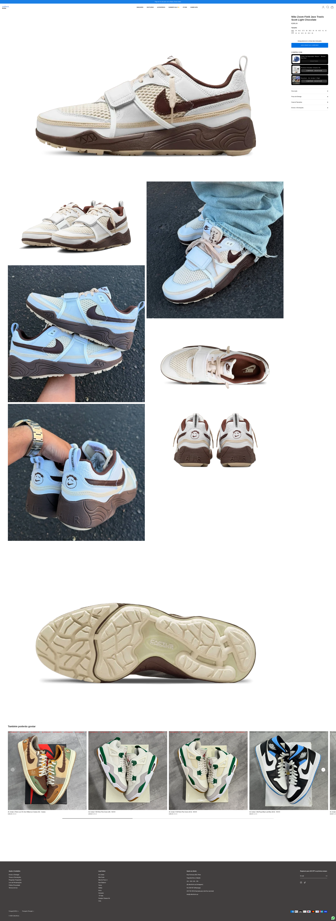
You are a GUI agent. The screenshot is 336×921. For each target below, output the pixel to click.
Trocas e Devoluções (15, 877)
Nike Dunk (101, 877)
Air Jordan (101, 874)
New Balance (102, 882)
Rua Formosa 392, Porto (194, 874)
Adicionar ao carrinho (310, 45)
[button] (13, 770)
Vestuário (101, 893)
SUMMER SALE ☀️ (174, 7)
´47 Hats (100, 895)
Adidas (100, 888)
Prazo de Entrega (296, 96)
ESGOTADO (314, 61)
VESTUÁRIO (150, 7)
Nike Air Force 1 (103, 880)
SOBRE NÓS (194, 7)
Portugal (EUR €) (13, 911)
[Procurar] (328, 7)
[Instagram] (301, 882)
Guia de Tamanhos (296, 102)
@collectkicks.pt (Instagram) (195, 884)
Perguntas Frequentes (15, 880)
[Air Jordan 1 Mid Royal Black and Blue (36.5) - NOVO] (288, 770)
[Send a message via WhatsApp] (333, 918)
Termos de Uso (13, 888)
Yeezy (100, 885)
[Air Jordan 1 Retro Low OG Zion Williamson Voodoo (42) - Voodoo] (47, 770)
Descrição (294, 91)
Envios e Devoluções (297, 107)
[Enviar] (326, 876)
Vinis (99, 901)
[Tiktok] (305, 882)
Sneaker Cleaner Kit (104, 898)
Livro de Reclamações (15, 882)
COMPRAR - (314, 70)
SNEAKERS (140, 7)
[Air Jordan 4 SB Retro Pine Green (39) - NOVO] (127, 770)
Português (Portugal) (27, 911)
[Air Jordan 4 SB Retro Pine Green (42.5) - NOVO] (208, 770)
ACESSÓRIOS (161, 7)
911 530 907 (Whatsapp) (194, 888)
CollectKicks (16, 915)
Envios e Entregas (14, 874)
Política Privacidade (14, 885)
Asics (100, 890)
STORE (185, 7)
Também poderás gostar (22, 726)
